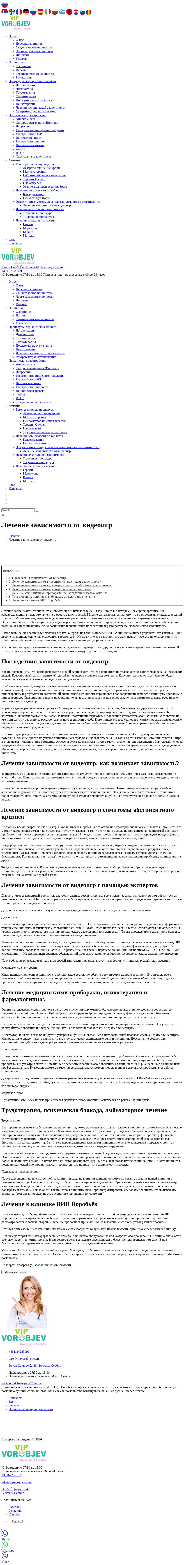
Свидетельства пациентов (34, 47)
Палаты (21, 70)
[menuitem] (16, 1521)
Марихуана (30, 228)
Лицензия (22, 55)
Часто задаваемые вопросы (34, 51)
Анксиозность (25, 119)
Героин (28, 224)
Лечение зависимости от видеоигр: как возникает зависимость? (56, 581)
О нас (13, 36)
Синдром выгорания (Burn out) (37, 122)
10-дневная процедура (38, 216)
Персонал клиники (29, 43)
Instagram (15, 1510)
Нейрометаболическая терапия (44, 175)
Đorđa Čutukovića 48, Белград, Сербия (15, 1491)
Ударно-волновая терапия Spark (45, 186)
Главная (14, 536)
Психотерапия (25, 104)
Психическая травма (30, 145)
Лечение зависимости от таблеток (39, 190)
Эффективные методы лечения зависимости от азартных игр (58, 201)
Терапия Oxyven (34, 179)
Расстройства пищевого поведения (40, 130)
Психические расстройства (27, 115)
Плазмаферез (32, 183)
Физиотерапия (26, 96)
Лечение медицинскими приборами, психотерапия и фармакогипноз (59, 593)
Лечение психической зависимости (40, 107)
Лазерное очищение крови (41, 168)
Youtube (14, 1514)
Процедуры (32, 81)
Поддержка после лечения (34, 100)
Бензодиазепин (33, 194)
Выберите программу (14, 1272)
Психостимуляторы (36, 198)
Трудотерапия (25, 92)
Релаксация (24, 77)
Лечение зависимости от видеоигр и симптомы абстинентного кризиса (61, 585)
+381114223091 (11, 271)
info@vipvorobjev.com (16, 1482)
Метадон (29, 235)
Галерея (21, 58)
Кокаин (28, 232)
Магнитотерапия (34, 171)
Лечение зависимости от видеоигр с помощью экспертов (51, 589)
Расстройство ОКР (29, 134)
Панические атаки (28, 137)
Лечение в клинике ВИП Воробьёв (36, 600)
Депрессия (23, 126)
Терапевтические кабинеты (35, 73)
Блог (12, 239)
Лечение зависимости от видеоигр (47, 205)
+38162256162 (11, 1475)
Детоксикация (25, 85)
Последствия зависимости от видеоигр (39, 578)
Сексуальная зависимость (33, 156)
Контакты (15, 243)
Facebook (15, 1507)
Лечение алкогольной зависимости (40, 209)
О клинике (16, 62)
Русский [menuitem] (17, 1521)
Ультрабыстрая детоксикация (36, 111)
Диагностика (25, 88)
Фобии (20, 149)
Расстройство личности (32, 141)
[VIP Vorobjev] (16, 29)
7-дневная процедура (37, 213)
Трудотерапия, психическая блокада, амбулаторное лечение (53, 596)
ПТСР (20, 152)
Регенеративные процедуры (35, 164)
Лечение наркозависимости (35, 220)
